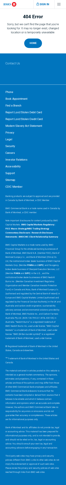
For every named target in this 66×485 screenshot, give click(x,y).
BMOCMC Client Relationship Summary (38, 236)
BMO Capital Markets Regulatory (37, 224)
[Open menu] (59, 5)
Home (33, 43)
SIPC (40, 265)
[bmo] (9, 4)
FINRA (30, 265)
